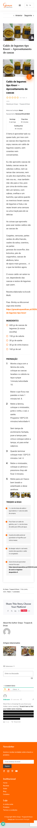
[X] (12, 611)
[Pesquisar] (29, 5)
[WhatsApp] (19, 611)
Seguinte (28, 15)
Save (25, 611)
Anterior (18, 15)
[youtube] (16, 771)
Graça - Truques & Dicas (12, 589)
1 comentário (16, 592)
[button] (4, 651)
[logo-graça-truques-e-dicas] (7, 3)
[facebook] (4, 771)
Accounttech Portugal (22, 819)
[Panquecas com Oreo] (9, 651)
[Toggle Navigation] (19, 5)
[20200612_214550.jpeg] (18, 32)
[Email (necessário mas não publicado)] (29, 611)
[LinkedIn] (15, 611)
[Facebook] (8, 611)
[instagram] (8, 771)
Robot (9, 592)
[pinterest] (12, 771)
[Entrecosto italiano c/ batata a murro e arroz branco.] (27, 651)
